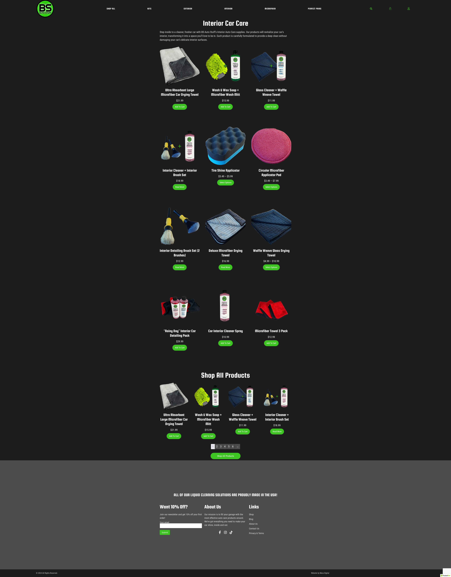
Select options (225, 182)
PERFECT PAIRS (314, 8)
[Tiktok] (231, 532)
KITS (149, 8)
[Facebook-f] (220, 532)
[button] (371, 9)
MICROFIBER (270, 8)
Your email (164, 522)
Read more (179, 187)
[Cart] (390, 8)
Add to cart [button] (180, 106)
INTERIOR (228, 8)
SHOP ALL (111, 8)
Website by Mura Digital (320, 573)
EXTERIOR (188, 8)
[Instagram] (225, 532)
